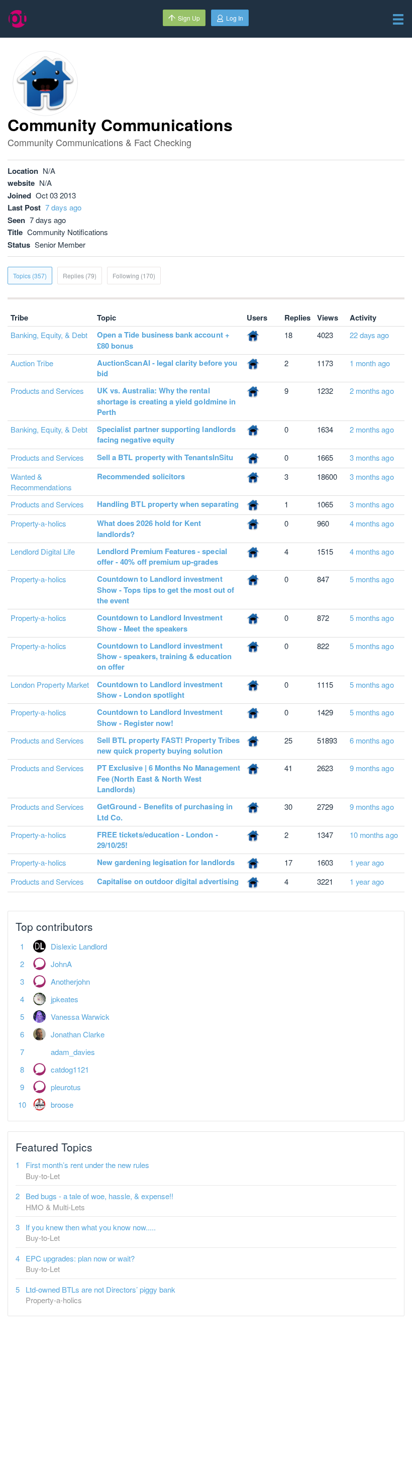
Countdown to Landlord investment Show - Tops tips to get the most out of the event (165, 589)
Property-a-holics (38, 523)
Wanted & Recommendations (41, 481)
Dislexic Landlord (79, 946)
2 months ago (372, 390)
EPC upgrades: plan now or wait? (80, 1258)
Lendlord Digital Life (43, 551)
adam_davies (73, 1051)
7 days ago (63, 207)
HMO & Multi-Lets (55, 1207)
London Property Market (50, 684)
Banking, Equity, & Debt (49, 335)
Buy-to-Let (43, 1176)
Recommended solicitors (141, 476)
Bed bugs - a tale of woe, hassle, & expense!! (99, 1196)
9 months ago (372, 768)
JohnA (61, 964)
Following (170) (134, 275)
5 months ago (372, 579)
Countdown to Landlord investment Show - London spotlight (160, 689)
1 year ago (367, 862)
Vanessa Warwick (80, 1016)
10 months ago (374, 834)
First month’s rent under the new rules (87, 1164)
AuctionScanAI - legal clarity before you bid (167, 368)
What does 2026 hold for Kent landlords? (149, 528)
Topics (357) (30, 275)
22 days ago (369, 335)
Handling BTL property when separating (168, 503)
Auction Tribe (32, 363)
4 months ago (372, 523)
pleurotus (66, 1087)
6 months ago (372, 740)
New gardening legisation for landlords (166, 862)
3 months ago (372, 457)
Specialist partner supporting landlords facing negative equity (166, 434)
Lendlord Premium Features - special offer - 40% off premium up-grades (162, 556)
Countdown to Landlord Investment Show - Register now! (160, 717)
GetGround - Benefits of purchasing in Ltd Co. (165, 811)
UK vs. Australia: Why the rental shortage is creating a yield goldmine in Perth (166, 401)
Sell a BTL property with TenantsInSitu (165, 457)
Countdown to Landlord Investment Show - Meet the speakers (160, 622)
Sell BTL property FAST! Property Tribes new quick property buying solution (168, 745)
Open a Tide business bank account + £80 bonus (163, 340)
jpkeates (64, 999)
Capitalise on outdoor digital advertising (168, 881)
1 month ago (370, 363)
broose (62, 1104)
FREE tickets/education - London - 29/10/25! (157, 840)
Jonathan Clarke (78, 1034)
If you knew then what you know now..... (91, 1227)
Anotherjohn (70, 981)
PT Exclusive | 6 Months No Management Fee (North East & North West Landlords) (168, 778)
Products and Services (47, 390)
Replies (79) (79, 275)
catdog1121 (70, 1069)
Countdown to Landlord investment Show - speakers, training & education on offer (164, 656)
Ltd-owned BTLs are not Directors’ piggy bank (100, 1289)
